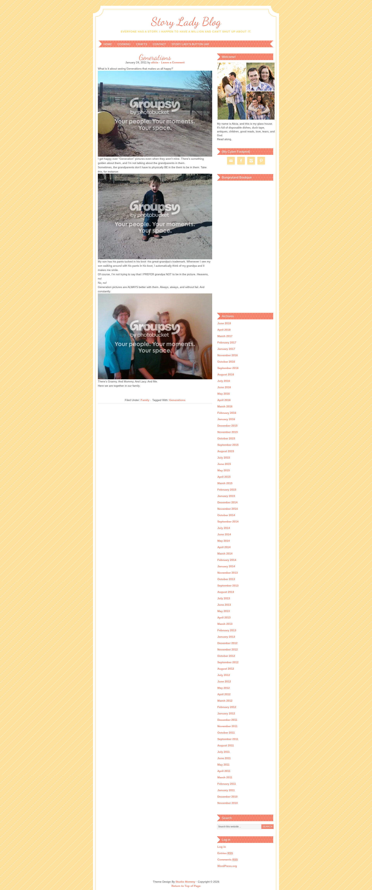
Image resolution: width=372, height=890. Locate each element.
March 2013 (224, 623)
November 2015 (227, 432)
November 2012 (227, 649)
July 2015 (223, 457)
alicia (154, 62)
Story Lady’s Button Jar (190, 44)
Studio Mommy (185, 881)
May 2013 (223, 611)
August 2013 (225, 591)
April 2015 (224, 476)
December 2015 (227, 425)
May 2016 (223, 393)
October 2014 (226, 515)
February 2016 (226, 412)
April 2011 (223, 771)
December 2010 (227, 796)
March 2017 (224, 336)
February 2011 (226, 783)
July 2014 (223, 528)
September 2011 (227, 739)
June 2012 (224, 681)
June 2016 (224, 387)
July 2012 (223, 675)
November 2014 (227, 508)
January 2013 (226, 636)
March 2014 (224, 553)
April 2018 (224, 329)
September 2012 (228, 662)
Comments (227, 859)
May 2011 (223, 764)
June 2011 (224, 758)
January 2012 (226, 713)
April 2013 (224, 617)
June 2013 (224, 604)
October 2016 (226, 361)
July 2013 (223, 598)
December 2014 (227, 502)
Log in (221, 846)
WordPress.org (227, 866)
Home (108, 44)
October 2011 (226, 732)
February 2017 (226, 342)
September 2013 (228, 585)
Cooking (124, 44)
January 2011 (226, 790)
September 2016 (228, 368)
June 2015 (224, 464)
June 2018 (224, 323)
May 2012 (223, 687)
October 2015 (226, 438)
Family (145, 400)
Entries (225, 853)
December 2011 (227, 719)
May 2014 (223, 540)
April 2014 (224, 547)
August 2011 (225, 745)
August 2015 (225, 451)
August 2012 (225, 668)
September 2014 (228, 521)
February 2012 (226, 707)
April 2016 (224, 400)
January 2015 (226, 496)
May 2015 (223, 470)
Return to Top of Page (186, 885)
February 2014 (226, 559)
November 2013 (227, 572)
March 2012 (224, 700)
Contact (159, 44)
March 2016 (224, 406)
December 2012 (227, 643)
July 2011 (223, 751)
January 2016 (226, 419)
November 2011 (227, 726)
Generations (155, 57)
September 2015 (228, 444)
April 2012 (224, 694)
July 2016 (223, 380)
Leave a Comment (173, 62)
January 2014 (226, 566)
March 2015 (224, 483)
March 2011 (224, 777)
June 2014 (224, 534)
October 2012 (226, 655)
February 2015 (226, 489)
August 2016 (225, 374)
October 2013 (226, 579)
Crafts (141, 44)
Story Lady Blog (186, 21)
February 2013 (226, 630)
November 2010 (227, 803)
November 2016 (227, 355)
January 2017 (226, 348)
